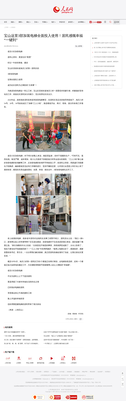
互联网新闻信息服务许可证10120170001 (36, 382)
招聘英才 (46, 371)
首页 (5, 22)
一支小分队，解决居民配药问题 (14, 336)
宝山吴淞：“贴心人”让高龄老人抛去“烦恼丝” (58, 336)
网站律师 (92, 371)
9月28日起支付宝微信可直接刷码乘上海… (106, 57)
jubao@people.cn (81, 375)
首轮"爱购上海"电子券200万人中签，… (105, 85)
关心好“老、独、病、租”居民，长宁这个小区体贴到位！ (22, 343)
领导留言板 (40, 363)
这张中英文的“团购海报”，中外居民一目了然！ (59, 340)
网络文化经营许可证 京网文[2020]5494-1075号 (49, 386)
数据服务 (77, 371)
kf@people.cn (46, 379)
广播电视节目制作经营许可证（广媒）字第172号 (87, 382)
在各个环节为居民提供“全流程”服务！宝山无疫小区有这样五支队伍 (66, 332)
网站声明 (84, 371)
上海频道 (12, 27)
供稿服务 (69, 371)
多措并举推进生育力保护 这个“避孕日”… (105, 71)
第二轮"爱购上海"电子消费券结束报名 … (105, 47)
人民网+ (18, 363)
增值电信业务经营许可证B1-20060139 (60, 382)
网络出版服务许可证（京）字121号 (74, 386)
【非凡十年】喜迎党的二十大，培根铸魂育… (107, 52)
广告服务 (54, 371)
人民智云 (63, 363)
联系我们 (107, 371)
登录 (117, 22)
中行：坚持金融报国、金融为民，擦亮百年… (107, 61)
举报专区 (62, 22)
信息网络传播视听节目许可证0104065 (24, 386)
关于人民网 (30, 371)
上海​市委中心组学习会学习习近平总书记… (106, 43)
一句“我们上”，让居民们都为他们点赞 (56, 343)
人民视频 (52, 363)
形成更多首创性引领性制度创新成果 (104, 66)
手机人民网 (29, 363)
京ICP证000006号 (89, 386)
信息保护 (100, 371)
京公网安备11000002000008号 (103, 386)
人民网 (6, 27)
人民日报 (8, 363)
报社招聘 (38, 371)
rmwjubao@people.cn (88, 379)
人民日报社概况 (20, 371)
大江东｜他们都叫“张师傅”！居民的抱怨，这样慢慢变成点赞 (24, 340)
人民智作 (74, 363)
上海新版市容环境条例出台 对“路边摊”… (105, 80)
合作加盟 (61, 371)
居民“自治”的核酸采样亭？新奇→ (15, 332)
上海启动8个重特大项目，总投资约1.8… (105, 75)
